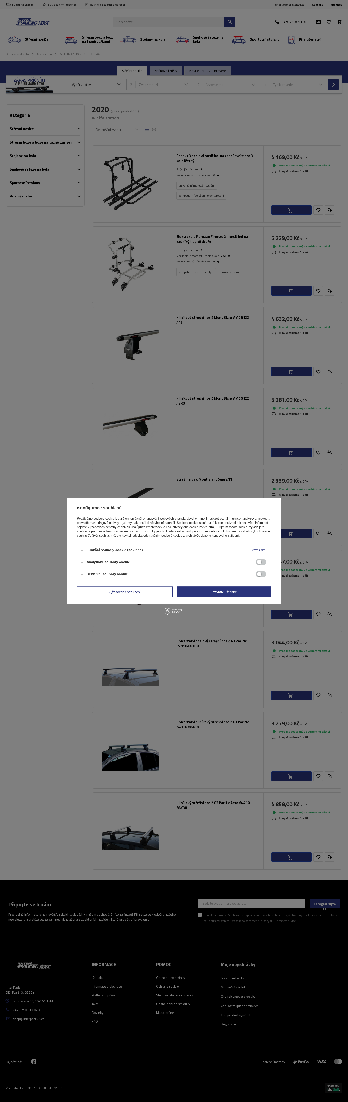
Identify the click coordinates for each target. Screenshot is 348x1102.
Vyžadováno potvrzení (125, 591)
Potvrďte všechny (224, 591)
